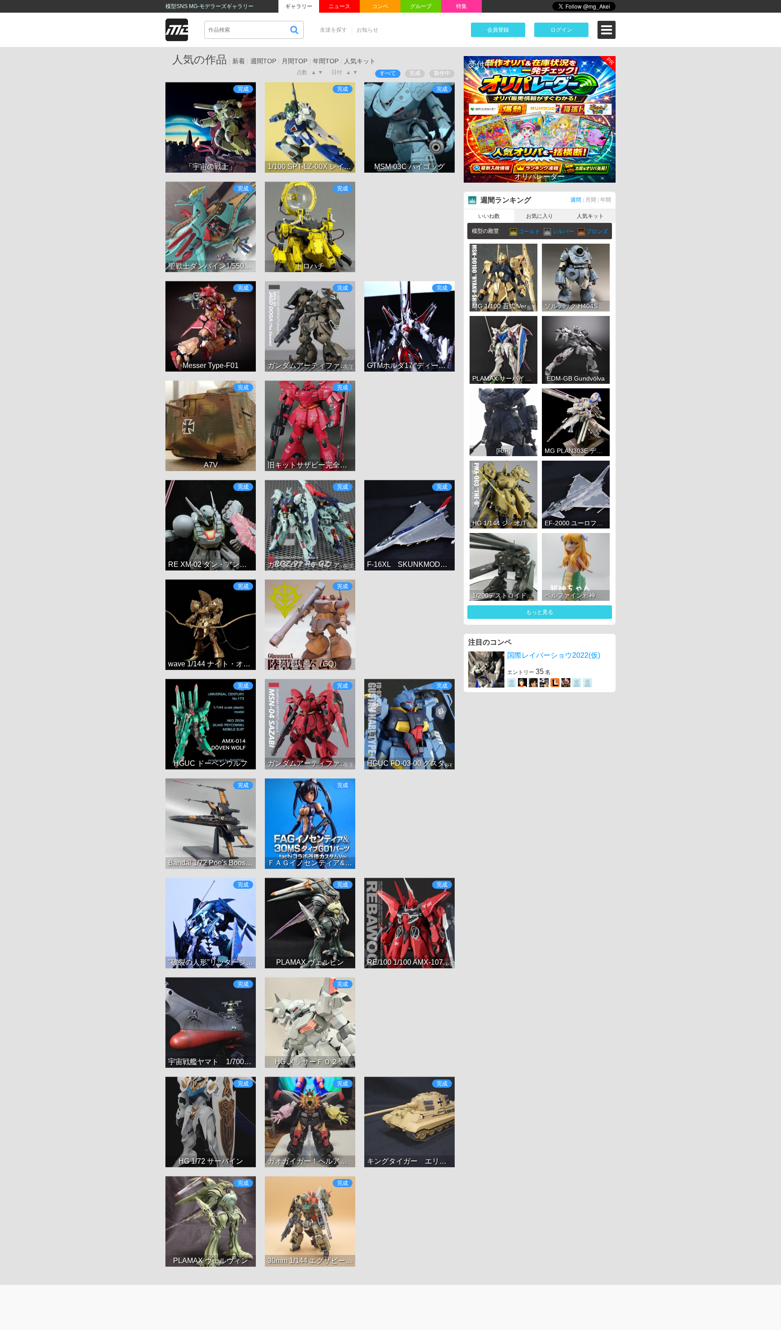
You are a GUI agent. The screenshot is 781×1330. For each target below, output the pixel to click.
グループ (421, 6)
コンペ (380, 6)
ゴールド (529, 231)
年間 (605, 200)
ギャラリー (298, 6)
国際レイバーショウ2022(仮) (553, 655)
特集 (461, 6)
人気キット (360, 61)
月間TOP (294, 61)
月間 (590, 200)
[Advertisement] (409, 227)
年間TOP (326, 61)
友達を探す (333, 30)
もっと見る (539, 612)
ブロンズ (597, 231)
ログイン (561, 30)
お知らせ (367, 30)
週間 (575, 200)
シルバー (563, 231)
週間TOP (263, 61)
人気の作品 (199, 59)
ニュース (339, 6)
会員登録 (498, 30)
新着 (238, 61)
